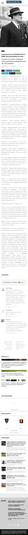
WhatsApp (17, 70)
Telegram (5, 73)
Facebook (9, 70)
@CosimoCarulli (13, 66)
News (3, 51)
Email (19, 73)
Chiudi (25, 533)
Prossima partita (6, 396)
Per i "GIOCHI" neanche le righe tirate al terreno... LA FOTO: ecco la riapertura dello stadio (12, 375)
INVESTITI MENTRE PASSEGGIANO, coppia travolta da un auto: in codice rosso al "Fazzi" (16, 485)
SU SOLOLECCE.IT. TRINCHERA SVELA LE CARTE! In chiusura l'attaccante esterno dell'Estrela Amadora (13, 384)
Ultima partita (5, 413)
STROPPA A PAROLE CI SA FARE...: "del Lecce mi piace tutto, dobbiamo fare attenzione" (16, 468)
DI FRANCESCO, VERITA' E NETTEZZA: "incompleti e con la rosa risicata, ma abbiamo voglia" (16, 476)
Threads (13, 73)
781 (4, 361)
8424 (4, 381)
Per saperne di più (19, 533)
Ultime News (5, 438)
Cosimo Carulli (5, 66)
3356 (4, 372)
